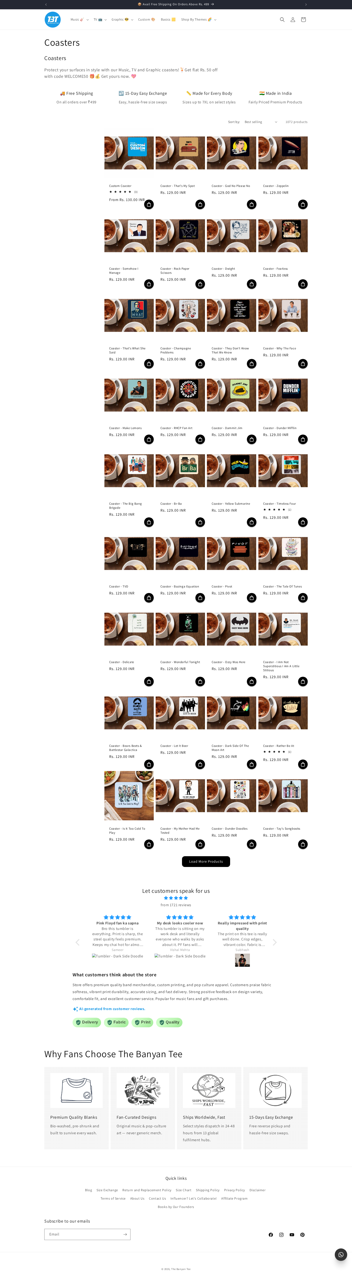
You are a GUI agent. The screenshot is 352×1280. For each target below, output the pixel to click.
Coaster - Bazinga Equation (179, 587)
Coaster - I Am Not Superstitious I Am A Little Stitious (281, 666)
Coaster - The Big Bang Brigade (125, 506)
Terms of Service (113, 1198)
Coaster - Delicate (121, 662)
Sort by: (234, 122)
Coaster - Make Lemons (125, 428)
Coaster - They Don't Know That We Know (230, 350)
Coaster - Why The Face (279, 348)
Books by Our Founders (176, 1207)
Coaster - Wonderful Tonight (180, 662)
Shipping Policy (208, 1190)
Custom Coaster (120, 186)
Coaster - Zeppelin (276, 186)
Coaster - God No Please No (231, 186)
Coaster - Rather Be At (278, 746)
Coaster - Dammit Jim (227, 428)
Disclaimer (258, 1190)
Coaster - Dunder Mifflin (279, 428)
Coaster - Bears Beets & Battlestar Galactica (125, 748)
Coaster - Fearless (275, 269)
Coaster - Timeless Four (279, 504)
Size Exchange (107, 1190)
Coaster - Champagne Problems (175, 350)
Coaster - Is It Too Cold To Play (127, 831)
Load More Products (206, 861)
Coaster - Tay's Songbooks (281, 829)
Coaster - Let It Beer (174, 746)
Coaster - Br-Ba (171, 504)
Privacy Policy (234, 1190)
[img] (176, 898)
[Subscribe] (125, 1234)
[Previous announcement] (46, 4)
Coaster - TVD (118, 587)
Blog (88, 1190)
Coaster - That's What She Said (127, 350)
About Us (137, 1198)
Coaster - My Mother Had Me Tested (180, 831)
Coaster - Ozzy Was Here (228, 662)
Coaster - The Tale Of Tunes (282, 587)
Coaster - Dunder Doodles (229, 829)
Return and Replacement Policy (146, 1190)
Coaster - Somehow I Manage (123, 271)
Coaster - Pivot (222, 587)
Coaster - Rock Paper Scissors (174, 271)
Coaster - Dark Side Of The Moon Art (230, 748)
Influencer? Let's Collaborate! (193, 1198)
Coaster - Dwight (223, 269)
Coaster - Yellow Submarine (231, 504)
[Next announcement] (306, 4)
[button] (79, 19)
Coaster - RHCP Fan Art (176, 428)
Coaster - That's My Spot (177, 186)
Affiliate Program (234, 1198)
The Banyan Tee (181, 1269)
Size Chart (183, 1190)
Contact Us (157, 1198)
